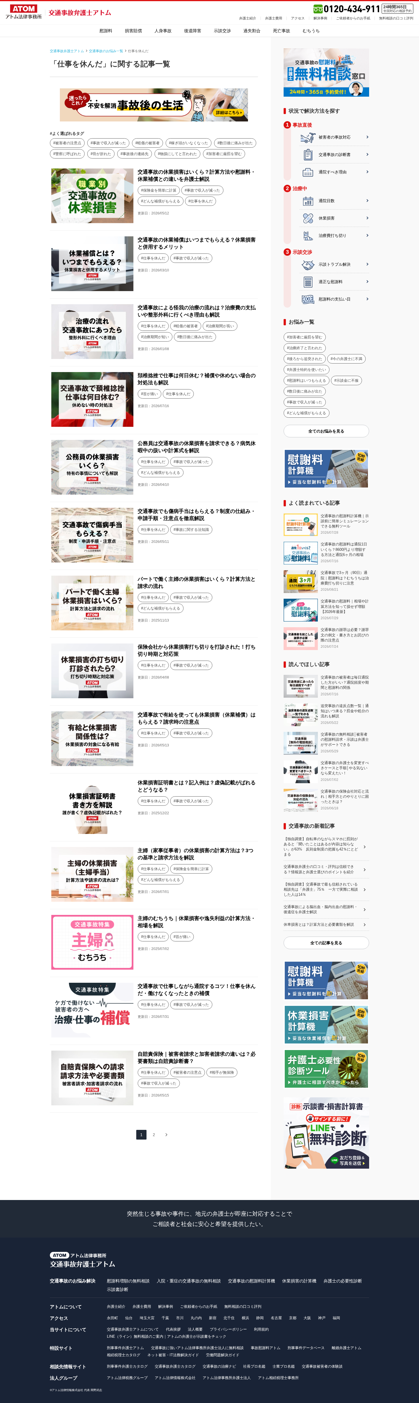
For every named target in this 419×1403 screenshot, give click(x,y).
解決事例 (320, 18)
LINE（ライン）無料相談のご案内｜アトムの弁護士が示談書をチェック (166, 1336)
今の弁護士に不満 (347, 359)
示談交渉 (222, 30)
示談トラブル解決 (335, 264)
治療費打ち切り (333, 235)
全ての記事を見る (326, 943)
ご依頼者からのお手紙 (353, 18)
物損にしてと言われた (178, 154)
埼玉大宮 (147, 1318)
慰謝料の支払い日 (335, 299)
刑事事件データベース (306, 1348)
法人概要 (195, 1329)
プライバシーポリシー (228, 1329)
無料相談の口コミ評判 (396, 18)
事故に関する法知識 (192, 529)
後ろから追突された (305, 359)
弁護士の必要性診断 (343, 1280)
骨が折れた (102, 154)
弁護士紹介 (247, 18)
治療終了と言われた (305, 348)
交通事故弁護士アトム (67, 51)
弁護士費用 (273, 18)
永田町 (112, 1318)
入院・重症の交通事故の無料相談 (189, 1280)
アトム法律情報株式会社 (175, 1378)
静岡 (260, 1318)
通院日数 (327, 200)
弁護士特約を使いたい (307, 369)
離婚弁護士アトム (346, 1348)
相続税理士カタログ (123, 1355)
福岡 (336, 1318)
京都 (292, 1318)
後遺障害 (192, 30)
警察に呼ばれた (68, 154)
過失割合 (252, 30)
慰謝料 (105, 30)
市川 (180, 1318)
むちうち (311, 30)
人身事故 (163, 30)
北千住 (229, 1318)
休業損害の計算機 (299, 1280)
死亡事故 (281, 30)
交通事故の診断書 (335, 154)
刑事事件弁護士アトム (125, 1348)
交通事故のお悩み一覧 (106, 51)
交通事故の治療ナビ (219, 1366)
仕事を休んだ (201, 201)
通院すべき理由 (333, 172)
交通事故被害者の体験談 (322, 1366)
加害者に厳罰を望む (225, 154)
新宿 (212, 1318)
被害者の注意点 (68, 143)
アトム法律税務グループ (127, 1378)
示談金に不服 (347, 380)
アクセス (298, 18)
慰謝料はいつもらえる (307, 380)
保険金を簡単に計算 (159, 190)
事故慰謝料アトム (265, 1348)
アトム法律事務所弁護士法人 (227, 1378)
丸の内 (196, 1318)
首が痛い (150, 394)
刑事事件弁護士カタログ (127, 1366)
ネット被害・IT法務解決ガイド (173, 1355)
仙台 (129, 1318)
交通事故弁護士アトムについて (133, 1329)
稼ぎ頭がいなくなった (189, 143)
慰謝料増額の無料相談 (128, 1280)
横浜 (245, 1318)
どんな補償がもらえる (161, 201)
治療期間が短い (156, 337)
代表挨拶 (173, 1329)
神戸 (322, 1318)
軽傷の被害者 (148, 143)
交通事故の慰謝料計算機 (251, 1280)
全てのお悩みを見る (326, 431)
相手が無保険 (223, 1072)
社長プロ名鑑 (254, 1366)
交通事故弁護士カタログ (175, 1366)
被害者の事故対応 (335, 137)
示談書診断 (117, 1289)
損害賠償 (133, 30)
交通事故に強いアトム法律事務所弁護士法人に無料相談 (197, 1348)
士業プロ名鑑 (283, 1366)
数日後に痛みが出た (236, 143)
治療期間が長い (221, 326)
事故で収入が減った (109, 143)
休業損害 (327, 218)
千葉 (165, 1318)
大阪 (307, 1318)
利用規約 (261, 1329)
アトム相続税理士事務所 (278, 1378)
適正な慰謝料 (331, 281)
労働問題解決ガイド (222, 1355)
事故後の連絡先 (136, 154)
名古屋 (276, 1318)
